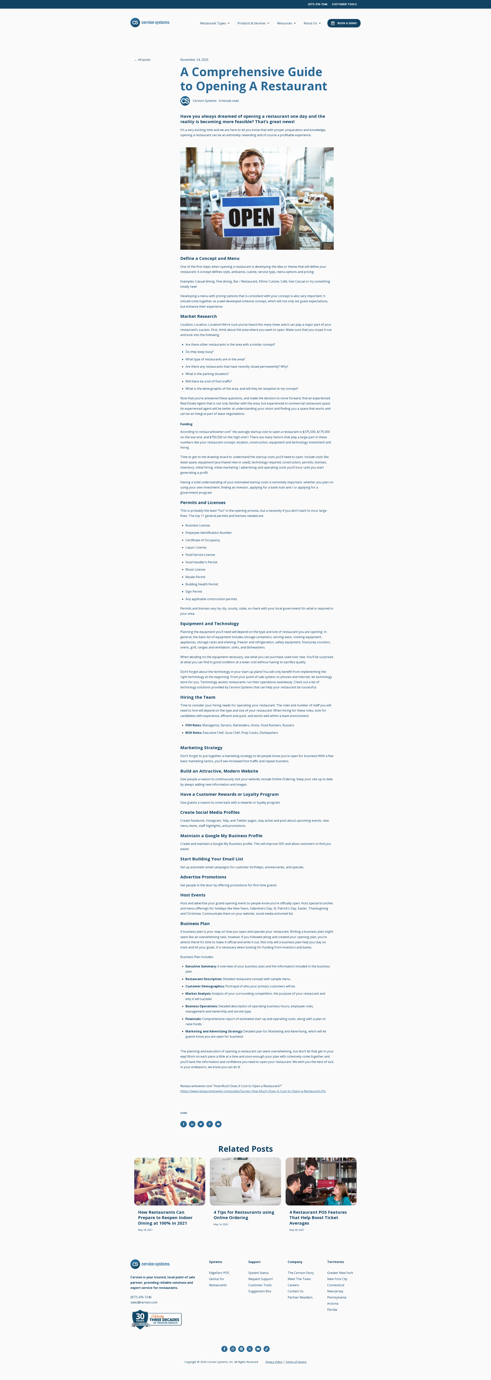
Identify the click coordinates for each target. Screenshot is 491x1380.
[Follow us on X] (250, 1349)
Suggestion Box (259, 1291)
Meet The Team (299, 1279)
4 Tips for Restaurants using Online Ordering (244, 1214)
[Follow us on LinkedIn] (241, 1349)
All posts (144, 60)
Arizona (332, 1303)
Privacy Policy (273, 1362)
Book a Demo (347, 23)
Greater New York (340, 1273)
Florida (332, 1309)
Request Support (260, 1279)
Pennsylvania (336, 1297)
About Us (310, 23)
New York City (337, 1279)
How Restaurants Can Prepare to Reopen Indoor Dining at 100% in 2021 (165, 1217)
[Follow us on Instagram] (233, 1349)
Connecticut (335, 1285)
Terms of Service (295, 1362)
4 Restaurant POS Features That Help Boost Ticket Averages (318, 1217)
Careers (293, 1285)
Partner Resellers (300, 1297)
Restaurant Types (213, 23)
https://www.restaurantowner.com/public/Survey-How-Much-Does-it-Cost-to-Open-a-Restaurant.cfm (253, 1091)
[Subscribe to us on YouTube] (258, 1349)
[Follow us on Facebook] (224, 1349)
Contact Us (295, 1291)
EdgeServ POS (219, 1273)
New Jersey (335, 1291)
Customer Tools (260, 1285)
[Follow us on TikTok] (267, 1349)
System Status (258, 1273)
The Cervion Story (301, 1273)
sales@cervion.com (143, 1302)
